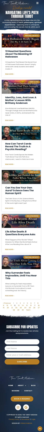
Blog (33, 385)
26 (34, 308)
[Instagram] (18, 407)
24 (25, 308)
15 (27, 305)
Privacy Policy (14, 419)
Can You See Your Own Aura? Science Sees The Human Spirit (19, 190)
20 (8, 308)
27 (39, 308)
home (10, 385)
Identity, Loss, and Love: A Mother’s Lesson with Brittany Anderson (20, 100)
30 (23, 310)
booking (15, 391)
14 (23, 305)
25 (30, 308)
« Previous (7, 303)
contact (28, 391)
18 (38, 305)
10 (7, 305)
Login (33, 419)
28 (14, 310)
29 (18, 310)
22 (16, 308)
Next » (28, 310)
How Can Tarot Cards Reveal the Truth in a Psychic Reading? (18, 146)
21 (12, 308)
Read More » (9, 74)
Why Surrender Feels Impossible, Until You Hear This (21, 275)
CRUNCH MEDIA (26, 423)
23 (21, 308)
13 (18, 305)
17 (34, 305)
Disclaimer (25, 419)
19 (3, 308)
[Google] (26, 407)
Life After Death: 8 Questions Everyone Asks (20, 233)
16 (31, 305)
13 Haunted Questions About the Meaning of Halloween (18, 54)
